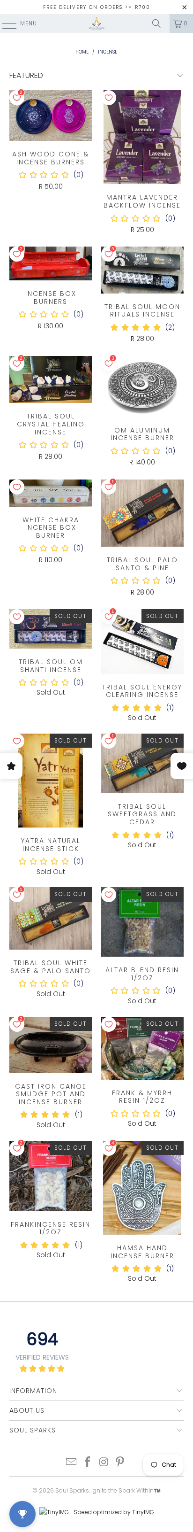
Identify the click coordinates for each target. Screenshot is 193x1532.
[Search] (156, 23)
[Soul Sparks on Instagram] (104, 1462)
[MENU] (4, 23)
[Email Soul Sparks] (72, 1462)
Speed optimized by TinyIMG (113, 1512)
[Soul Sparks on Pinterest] (120, 1462)
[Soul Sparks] (96, 23)
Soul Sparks (72, 1490)
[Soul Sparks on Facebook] (88, 1462)
